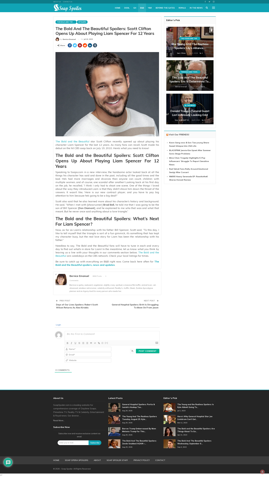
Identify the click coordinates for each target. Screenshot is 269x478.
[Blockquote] (91, 343)
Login (58, 324)
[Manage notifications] (262, 472)
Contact (160, 460)
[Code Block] (95, 343)
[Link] (99, 343)
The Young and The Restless (190, 38)
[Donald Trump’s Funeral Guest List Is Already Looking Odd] (190, 109)
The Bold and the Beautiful (72, 141)
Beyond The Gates (165, 8)
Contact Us (67, 2)
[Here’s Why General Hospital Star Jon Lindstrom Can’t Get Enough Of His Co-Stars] (170, 419)
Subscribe (94, 443)
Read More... (59, 420)
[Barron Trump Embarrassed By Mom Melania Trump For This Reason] (114, 431)
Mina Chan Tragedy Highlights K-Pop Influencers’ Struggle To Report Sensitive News (189, 161)
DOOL (126, 8)
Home (117, 8)
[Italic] (71, 343)
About (97, 460)
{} (103, 343)
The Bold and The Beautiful (66, 22)
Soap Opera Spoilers (76, 460)
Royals (182, 8)
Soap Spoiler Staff (117, 460)
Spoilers (82, 22)
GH (134, 8)
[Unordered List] (87, 343)
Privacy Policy (142, 460)
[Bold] (67, 343)
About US (57, 2)
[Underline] (75, 343)
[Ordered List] (83, 343)
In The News (196, 8)
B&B (142, 8)
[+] (106, 343)
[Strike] (79, 343)
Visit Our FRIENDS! (179, 134)
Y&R (150, 8)
